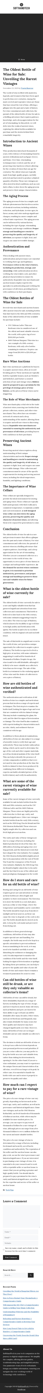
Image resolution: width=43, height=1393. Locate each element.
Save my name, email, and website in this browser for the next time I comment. (21, 1249)
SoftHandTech (23, 1386)
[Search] (31, 1275)
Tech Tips (10, 1190)
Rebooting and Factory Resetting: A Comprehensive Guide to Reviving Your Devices (19, 1322)
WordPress (21, 1389)
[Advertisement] (21, 35)
